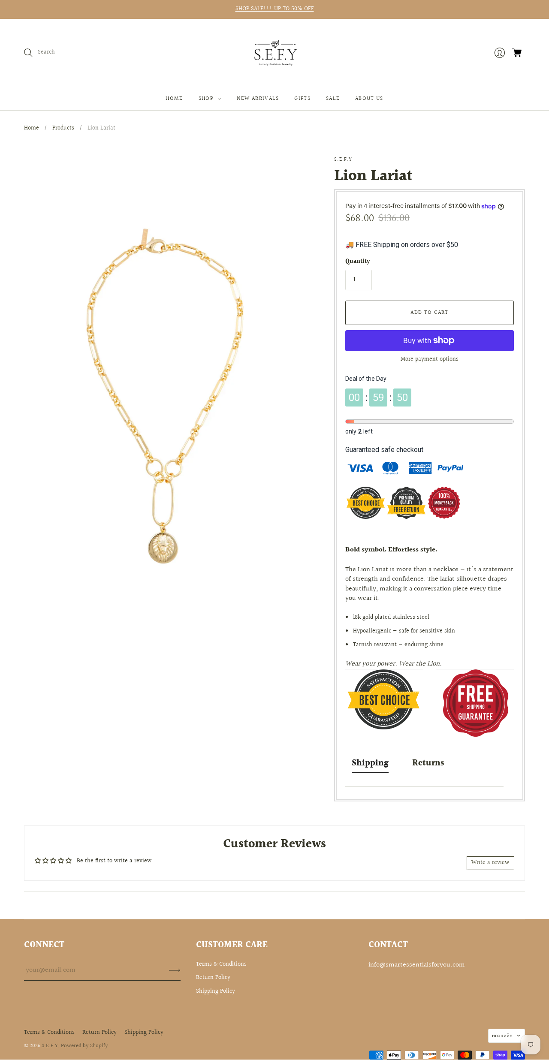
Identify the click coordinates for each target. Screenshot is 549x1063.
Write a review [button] (490, 862)
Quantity (357, 262)
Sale (333, 98)
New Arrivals (258, 98)
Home (174, 98)
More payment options (430, 359)
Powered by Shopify (84, 1046)
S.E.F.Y (343, 160)
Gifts (302, 98)
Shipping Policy (215, 991)
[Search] (28, 52)
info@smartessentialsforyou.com (416, 965)
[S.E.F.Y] (275, 52)
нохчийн (502, 1035)
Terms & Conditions (221, 964)
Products (63, 128)
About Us (369, 98)
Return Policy (213, 977)
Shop (206, 98)
